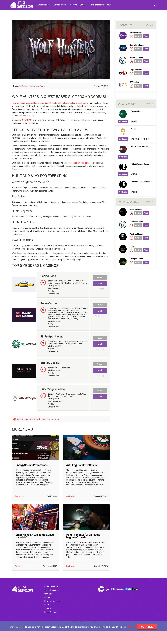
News (109, 5)
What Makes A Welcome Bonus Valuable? (35, 536)
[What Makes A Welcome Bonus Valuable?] (35, 517)
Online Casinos (44, 5)
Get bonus (123, 122)
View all (149, 25)
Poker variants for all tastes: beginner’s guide (83, 536)
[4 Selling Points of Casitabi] (86, 447)
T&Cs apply (99, 289)
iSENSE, (27, 419)
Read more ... (20, 496)
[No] (164, 626)
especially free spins (81, 163)
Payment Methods (97, 5)
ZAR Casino (134, 82)
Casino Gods (48, 276)
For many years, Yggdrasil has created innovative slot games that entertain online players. (50, 103)
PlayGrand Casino (136, 234)
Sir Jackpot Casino (51, 336)
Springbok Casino (136, 259)
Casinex (134, 129)
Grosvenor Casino (136, 57)
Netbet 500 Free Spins (139, 146)
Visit (100, 283)
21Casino (133, 246)
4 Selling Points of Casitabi (82, 465)
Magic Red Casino (136, 70)
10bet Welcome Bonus (140, 164)
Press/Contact (50, 612)
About (47, 608)
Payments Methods (52, 601)
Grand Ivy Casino (136, 209)
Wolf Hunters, (42, 419)
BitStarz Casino (49, 363)
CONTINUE (147, 626)
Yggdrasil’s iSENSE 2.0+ (22, 120)
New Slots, (33, 419)
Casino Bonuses (60, 5)
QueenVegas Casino (52, 389)
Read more (132, 627)
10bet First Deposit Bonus (141, 182)
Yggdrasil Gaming (53, 419)
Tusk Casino (136, 111)
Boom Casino (48, 303)
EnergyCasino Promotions (32, 465)
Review (100, 277)
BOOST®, (20, 419)
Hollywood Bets (136, 33)
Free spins (73, 5)
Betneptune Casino (137, 45)
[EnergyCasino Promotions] (35, 447)
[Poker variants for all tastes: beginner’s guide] (86, 517)
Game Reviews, (29, 86)
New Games (41, 86)
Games (83, 5)
